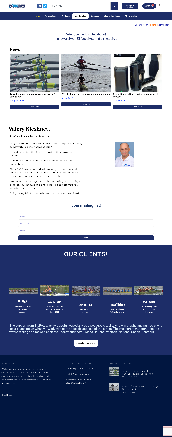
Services (95, 16)
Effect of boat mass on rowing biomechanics (85, 94)
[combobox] (80, 6)
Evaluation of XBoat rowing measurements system (136, 95)
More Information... (130, 377)
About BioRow (131, 16)
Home (37, 16)
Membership (80, 16)
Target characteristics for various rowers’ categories (32, 95)
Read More (34, 107)
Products (65, 16)
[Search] (114, 6)
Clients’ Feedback (112, 16)
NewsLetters (50, 16)
